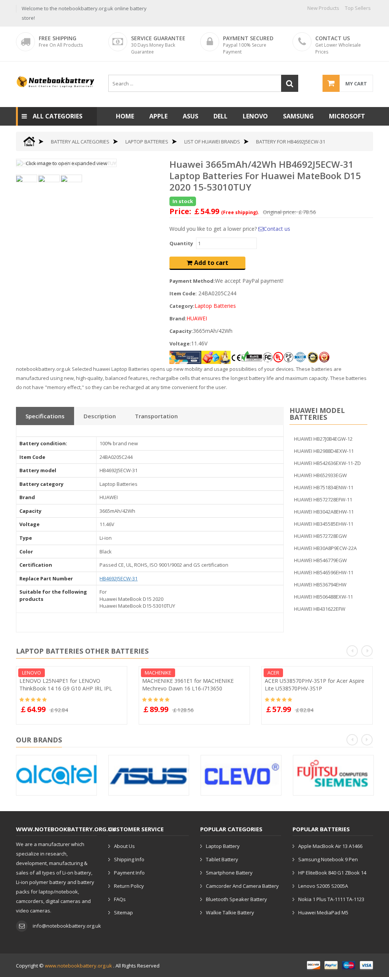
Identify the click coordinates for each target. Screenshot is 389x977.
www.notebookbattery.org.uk (78, 965)
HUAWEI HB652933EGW (320, 475)
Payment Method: (192, 280)
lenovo (255, 116)
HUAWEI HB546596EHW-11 (323, 572)
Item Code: (183, 293)
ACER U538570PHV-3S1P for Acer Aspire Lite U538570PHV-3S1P (314, 684)
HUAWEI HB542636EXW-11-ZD (327, 463)
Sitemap (123, 912)
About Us (124, 846)
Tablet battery (222, 859)
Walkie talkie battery (230, 912)
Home (125, 116)
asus (190, 116)
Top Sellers (358, 8)
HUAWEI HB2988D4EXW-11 (324, 451)
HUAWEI (197, 318)
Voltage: (180, 343)
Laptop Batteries (146, 141)
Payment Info (129, 872)
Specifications (45, 416)
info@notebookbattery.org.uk (67, 925)
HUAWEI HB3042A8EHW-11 (324, 511)
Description (100, 416)
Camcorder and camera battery (242, 885)
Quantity (181, 243)
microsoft (347, 116)
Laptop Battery (223, 846)
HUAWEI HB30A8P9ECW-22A (325, 548)
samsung (298, 116)
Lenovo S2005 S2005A (323, 885)
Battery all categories (80, 141)
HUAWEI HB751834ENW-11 (323, 487)
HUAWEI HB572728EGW (320, 536)
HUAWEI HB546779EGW (320, 560)
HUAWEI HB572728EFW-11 (323, 499)
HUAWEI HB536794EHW (320, 584)
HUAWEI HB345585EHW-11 (323, 523)
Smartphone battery (229, 872)
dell (220, 116)
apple (158, 116)
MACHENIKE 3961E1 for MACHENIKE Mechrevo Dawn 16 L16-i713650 (188, 684)
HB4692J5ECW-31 (119, 578)
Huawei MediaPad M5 (323, 912)
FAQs (120, 899)
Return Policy (129, 885)
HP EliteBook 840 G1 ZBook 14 (332, 872)
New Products (323, 8)
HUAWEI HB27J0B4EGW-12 (323, 438)
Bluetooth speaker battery (236, 899)
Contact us (277, 228)
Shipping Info (129, 859)
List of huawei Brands (212, 141)
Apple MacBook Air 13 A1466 (330, 846)
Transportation (156, 416)
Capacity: (181, 331)
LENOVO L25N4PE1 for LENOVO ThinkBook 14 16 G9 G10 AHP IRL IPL (65, 684)
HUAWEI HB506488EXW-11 (323, 596)
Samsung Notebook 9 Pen (328, 859)
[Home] (29, 141)
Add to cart (211, 262)
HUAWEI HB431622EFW (319, 608)
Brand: (178, 318)
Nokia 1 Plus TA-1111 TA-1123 (331, 899)
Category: (181, 306)
